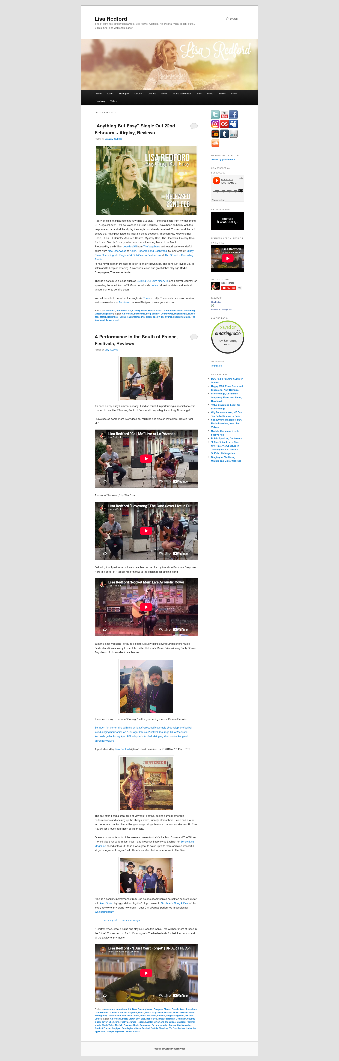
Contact (152, 93)
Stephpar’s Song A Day (174, 903)
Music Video (115, 1015)
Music (164, 93)
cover (105, 1021)
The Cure (163, 1028)
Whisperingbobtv (104, 911)
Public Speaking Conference (226, 438)
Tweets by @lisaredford (223, 159)
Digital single (180, 313)
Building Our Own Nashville (152, 281)
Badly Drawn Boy (131, 1018)
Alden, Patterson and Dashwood (148, 251)
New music (112, 316)
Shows (222, 93)
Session (161, 1015)
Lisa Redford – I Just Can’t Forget (121, 920)
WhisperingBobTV (115, 1031)
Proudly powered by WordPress (169, 1048)
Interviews (191, 1009)
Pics (199, 93)
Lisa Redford (111, 18)
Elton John (114, 1021)
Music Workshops (182, 93)
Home (99, 93)
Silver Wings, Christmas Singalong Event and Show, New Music (226, 397)
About (110, 93)
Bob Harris (151, 1018)
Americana (109, 310)
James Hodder (136, 1021)
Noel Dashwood (117, 251)
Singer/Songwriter (104, 313)
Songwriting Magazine (180, 1025)
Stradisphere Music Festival (136, 1028)
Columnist (181, 1018)
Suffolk (154, 1028)
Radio (136, 1015)
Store (234, 93)
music (98, 1025)
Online (123, 316)
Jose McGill (130, 246)
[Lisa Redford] (212, 305)
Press (210, 93)
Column (138, 93)
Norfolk (119, 1025)
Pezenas (128, 1025)
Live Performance (118, 1012)
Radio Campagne (142, 1025)
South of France (103, 1028)
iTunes (146, 298)
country (156, 313)
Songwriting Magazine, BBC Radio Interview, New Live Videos (226, 423)
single (149, 316)
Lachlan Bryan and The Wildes (160, 1021)
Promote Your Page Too (221, 309)
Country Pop (167, 313)
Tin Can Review (177, 1028)
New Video (127, 1015)
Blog (148, 313)
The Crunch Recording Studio (175, 316)
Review (155, 1025)
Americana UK (123, 310)
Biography (124, 93)
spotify (156, 316)
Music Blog (189, 310)
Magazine (132, 1012)
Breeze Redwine (166, 1018)
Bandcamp (125, 302)
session (164, 1025)
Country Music (139, 310)
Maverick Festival (186, 1021)
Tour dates (216, 365)
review (154, 285)
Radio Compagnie (136, 316)
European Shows (162, 1009)
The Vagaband (151, 246)
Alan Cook (106, 903)
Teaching (100, 101)
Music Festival (164, 1012)
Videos (113, 101)
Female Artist (155, 310)
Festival (124, 1021)
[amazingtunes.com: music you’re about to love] (227, 352)
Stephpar (116, 1028)
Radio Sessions (148, 1015)
